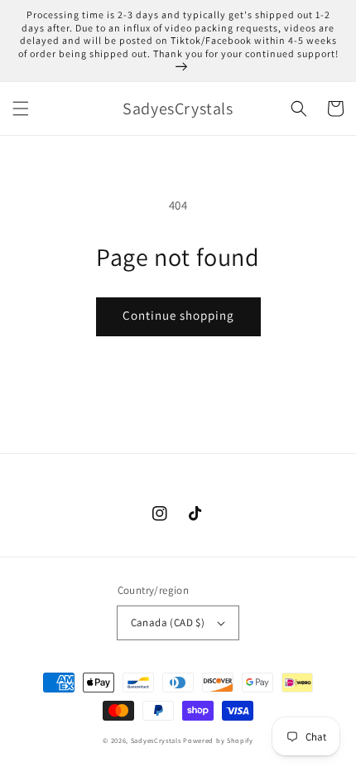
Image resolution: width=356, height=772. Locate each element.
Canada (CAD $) (168, 622)
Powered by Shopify (218, 740)
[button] (20, 108)
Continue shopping (178, 315)
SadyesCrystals (156, 740)
